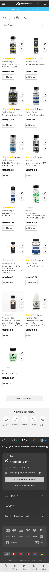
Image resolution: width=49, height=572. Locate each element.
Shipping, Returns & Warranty (16, 560)
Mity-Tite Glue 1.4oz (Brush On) (11, 164)
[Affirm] (28, 536)
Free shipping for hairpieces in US (24, 9)
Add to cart (8, 77)
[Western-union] (28, 530)
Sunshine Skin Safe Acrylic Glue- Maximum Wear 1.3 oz (35, 322)
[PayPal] (41, 530)
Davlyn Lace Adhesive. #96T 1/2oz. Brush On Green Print (35, 215)
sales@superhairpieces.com (22, 472)
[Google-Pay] (8, 536)
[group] (24, 446)
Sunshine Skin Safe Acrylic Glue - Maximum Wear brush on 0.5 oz (12, 269)
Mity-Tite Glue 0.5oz (34, 115)
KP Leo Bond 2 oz (10, 373)
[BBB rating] (44, 440)
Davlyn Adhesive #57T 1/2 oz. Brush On (35, 164)
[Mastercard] (14, 530)
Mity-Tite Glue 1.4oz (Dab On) (11, 214)
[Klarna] (41, 536)
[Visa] (8, 530)
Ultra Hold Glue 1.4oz (35, 64)
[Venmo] (35, 536)
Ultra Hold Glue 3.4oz (12, 115)
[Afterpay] (35, 530)
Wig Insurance (37, 560)
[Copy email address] (40, 473)
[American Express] (21, 530)
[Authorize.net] (34, 440)
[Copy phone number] (29, 467)
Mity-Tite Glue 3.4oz (34, 266)
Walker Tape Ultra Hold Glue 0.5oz (10, 65)
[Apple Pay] (14, 536)
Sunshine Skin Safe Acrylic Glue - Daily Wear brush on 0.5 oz (12, 322)
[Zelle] (21, 536)
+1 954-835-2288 (17, 467)
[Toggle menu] (3, 3)
